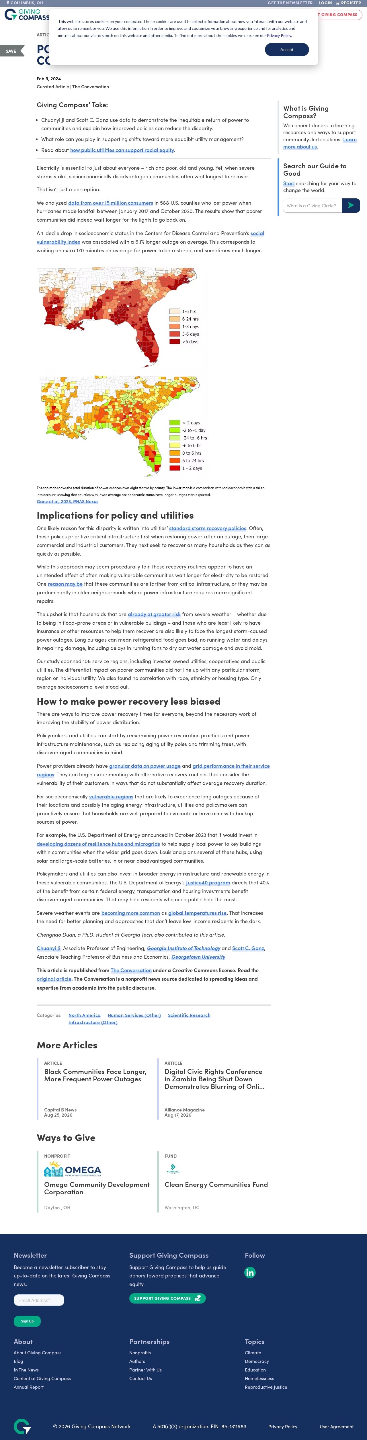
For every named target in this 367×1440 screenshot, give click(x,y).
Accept (287, 49)
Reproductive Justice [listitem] (266, 1387)
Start (289, 182)
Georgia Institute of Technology (183, 947)
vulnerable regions (111, 796)
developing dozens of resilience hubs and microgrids (98, 843)
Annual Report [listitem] (29, 1387)
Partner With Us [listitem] (145, 1370)
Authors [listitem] (137, 1361)
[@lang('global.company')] (27, 14)
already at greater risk (154, 614)
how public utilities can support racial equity (122, 149)
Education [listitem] (255, 1370)
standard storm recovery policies (207, 528)
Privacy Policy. (279, 35)
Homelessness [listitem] (259, 1378)
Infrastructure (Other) (93, 1022)
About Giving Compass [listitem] (37, 1352)
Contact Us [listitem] (140, 1378)
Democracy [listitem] (257, 1361)
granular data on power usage (145, 765)
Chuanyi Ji (48, 947)
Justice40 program (208, 882)
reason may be (65, 583)
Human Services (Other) (134, 1015)
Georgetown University (198, 956)
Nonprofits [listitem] (140, 1352)
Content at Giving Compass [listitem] (42, 1378)
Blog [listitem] (18, 1361)
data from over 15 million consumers (110, 202)
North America (85, 1015)
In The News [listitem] (26, 1370)
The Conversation (131, 970)
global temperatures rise (197, 912)
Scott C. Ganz (248, 947)
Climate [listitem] (253, 1352)
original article (54, 978)
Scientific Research (189, 1015)
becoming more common (130, 912)
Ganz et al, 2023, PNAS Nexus (67, 501)
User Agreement (337, 1426)
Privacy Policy (282, 1426)
